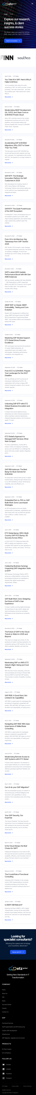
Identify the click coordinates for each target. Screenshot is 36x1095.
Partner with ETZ (16, 952)
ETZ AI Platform (6, 1053)
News (3, 1001)
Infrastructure (6, 1034)
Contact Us (5, 1012)
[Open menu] (32, 3)
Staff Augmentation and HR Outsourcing (13, 1027)
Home (6, 14)
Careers (4, 1008)
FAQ (3, 997)
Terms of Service (27, 1086)
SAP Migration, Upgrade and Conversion (13, 1038)
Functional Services (7, 1023)
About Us (4, 993)
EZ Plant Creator (6, 1049)
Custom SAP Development (9, 1030)
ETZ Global (4, 1086)
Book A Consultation (12, 41)
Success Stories (6, 1004)
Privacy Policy (15, 1086)
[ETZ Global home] (9, 4)
